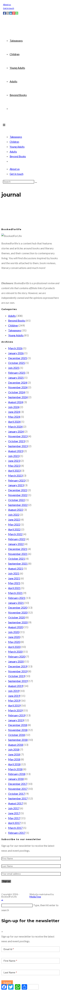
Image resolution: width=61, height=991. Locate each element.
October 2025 (16, 362)
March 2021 (15, 592)
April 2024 (14, 421)
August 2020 (15, 627)
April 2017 (14, 822)
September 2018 (18, 739)
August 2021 (15, 568)
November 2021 (17, 553)
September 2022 (18, 504)
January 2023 (16, 485)
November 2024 (17, 387)
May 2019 (14, 700)
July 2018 (13, 749)
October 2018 (16, 734)
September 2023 (18, 446)
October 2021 (16, 558)
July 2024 (13, 407)
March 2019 (15, 710)
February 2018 (16, 773)
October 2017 (16, 793)
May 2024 (14, 416)
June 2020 (14, 637)
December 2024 (17, 382)
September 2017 (18, 798)
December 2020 (17, 607)
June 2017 (14, 813)
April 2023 (14, 470)
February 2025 (16, 372)
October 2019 (16, 676)
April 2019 (14, 705)
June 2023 (14, 460)
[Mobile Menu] (4, 124)
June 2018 (14, 754)
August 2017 (15, 803)
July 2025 (13, 367)
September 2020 (18, 622)
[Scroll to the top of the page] (2, 900)
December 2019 (17, 666)
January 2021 (16, 602)
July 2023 (13, 456)
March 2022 (15, 534)
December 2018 (17, 725)
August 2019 (15, 685)
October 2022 (16, 500)
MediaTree (35, 896)
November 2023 (17, 436)
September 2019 (18, 681)
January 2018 (16, 778)
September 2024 (18, 397)
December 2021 (17, 548)
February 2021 (16, 597)
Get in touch (8, 8)
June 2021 (14, 578)
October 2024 (16, 392)
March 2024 (15, 426)
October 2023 (16, 441)
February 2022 (16, 539)
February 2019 (16, 715)
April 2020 (14, 646)
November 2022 (17, 495)
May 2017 (14, 818)
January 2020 (16, 661)
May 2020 (14, 641)
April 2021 (14, 588)
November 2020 (17, 612)
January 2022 (16, 544)
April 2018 (14, 764)
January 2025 (16, 377)
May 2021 (14, 583)
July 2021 (13, 573)
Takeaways (16, 136)
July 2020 (13, 632)
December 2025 (17, 358)
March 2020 (15, 651)
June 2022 (14, 519)
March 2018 (15, 769)
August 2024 (15, 402)
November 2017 (17, 788)
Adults (13, 151)
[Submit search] (36, 182)
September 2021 (18, 563)
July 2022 (13, 514)
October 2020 (16, 617)
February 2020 (16, 656)
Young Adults (17, 146)
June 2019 (14, 695)
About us (7, 4)
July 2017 (13, 808)
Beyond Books (18, 156)
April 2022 (14, 529)
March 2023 (15, 475)
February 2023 (16, 480)
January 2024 (16, 431)
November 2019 (17, 671)
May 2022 (14, 524)
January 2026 (16, 353)
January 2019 (16, 720)
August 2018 (15, 744)
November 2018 (17, 729)
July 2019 (13, 690)
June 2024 (14, 411)
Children (14, 141)
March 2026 (15, 348)
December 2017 (17, 783)
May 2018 (14, 759)
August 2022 (15, 509)
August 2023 (15, 451)
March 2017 (15, 827)
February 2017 (16, 832)
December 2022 (17, 490)
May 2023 (14, 465)
